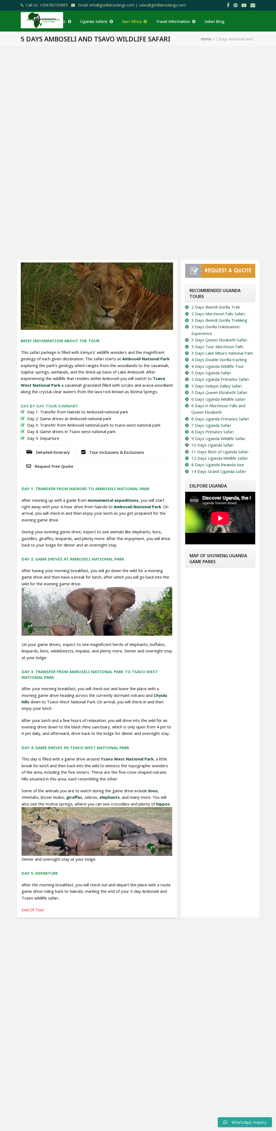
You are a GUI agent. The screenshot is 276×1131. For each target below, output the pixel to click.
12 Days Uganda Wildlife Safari (219, 458)
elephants (109, 797)
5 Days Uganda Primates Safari (220, 379)
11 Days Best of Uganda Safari (219, 451)
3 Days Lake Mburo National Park (222, 353)
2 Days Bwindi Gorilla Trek (215, 307)
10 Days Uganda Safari (212, 445)
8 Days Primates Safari (212, 431)
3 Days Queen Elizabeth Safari (219, 340)
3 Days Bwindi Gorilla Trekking (219, 320)
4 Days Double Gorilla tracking (219, 359)
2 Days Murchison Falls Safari (218, 313)
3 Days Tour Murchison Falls (217, 346)
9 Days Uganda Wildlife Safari (218, 438)
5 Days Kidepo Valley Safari (216, 386)
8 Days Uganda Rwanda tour (217, 464)
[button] (52, 34)
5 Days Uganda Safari (211, 372)
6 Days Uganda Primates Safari (220, 418)
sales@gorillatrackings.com (162, 5)
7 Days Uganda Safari (211, 425)
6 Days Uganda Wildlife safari (218, 399)
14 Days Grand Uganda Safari (218, 471)
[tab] (48, 452)
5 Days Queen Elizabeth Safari (219, 392)
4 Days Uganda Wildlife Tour (217, 366)
